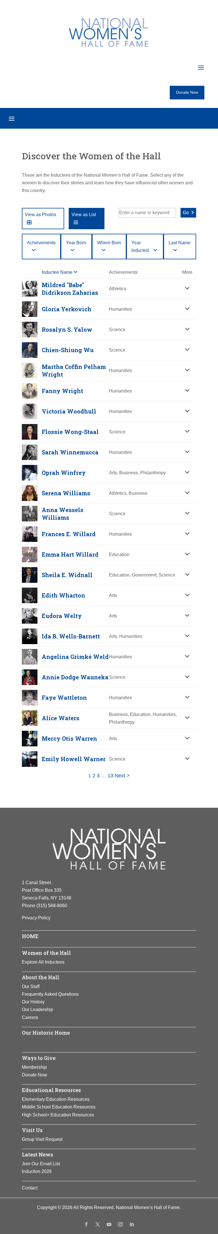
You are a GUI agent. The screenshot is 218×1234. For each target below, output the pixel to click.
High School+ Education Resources (58, 1114)
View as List (84, 214)
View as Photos (40, 214)
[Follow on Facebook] (86, 1224)
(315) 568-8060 (51, 905)
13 (110, 775)
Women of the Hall (46, 952)
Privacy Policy (36, 917)
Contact (29, 1187)
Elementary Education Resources (55, 1099)
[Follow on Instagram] (120, 1224)
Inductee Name (58, 272)
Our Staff (30, 986)
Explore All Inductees (43, 962)
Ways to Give (39, 1058)
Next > (122, 775)
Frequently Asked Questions (50, 994)
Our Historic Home (46, 1032)
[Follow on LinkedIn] (131, 1224)
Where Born (109, 242)
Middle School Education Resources (58, 1106)
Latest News (37, 1154)
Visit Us (32, 1130)
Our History (33, 1001)
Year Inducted (140, 246)
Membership (34, 1067)
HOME (30, 936)
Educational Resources (51, 1090)
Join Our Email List (41, 1163)
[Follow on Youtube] (109, 1224)
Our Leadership (37, 1009)
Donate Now (187, 92)
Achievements (41, 242)
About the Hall (40, 977)
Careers (30, 1017)
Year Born (76, 242)
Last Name (179, 242)
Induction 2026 (37, 1171)
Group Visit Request (42, 1139)
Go (186, 212)
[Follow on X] (97, 1224)
